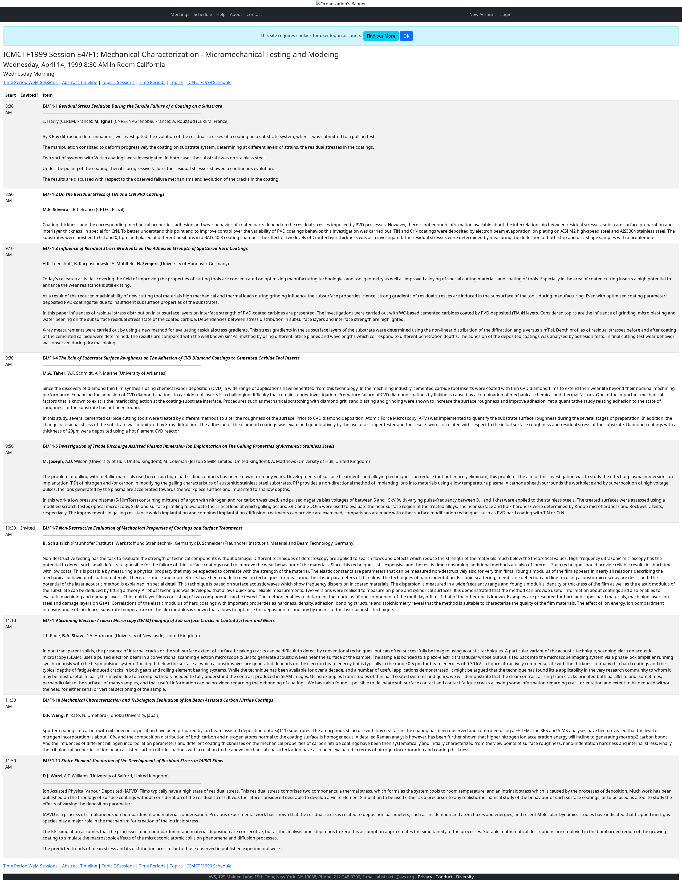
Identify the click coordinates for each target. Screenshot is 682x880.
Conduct (444, 877)
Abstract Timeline (79, 82)
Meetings (179, 14)
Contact (254, 14)
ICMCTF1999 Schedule (209, 82)
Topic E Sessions (118, 82)
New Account (482, 14)
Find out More (381, 36)
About (236, 14)
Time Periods (152, 82)
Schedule (203, 14)
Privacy (425, 877)
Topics (176, 82)
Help (221, 14)
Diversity (465, 877)
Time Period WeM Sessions (31, 82)
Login (506, 14)
